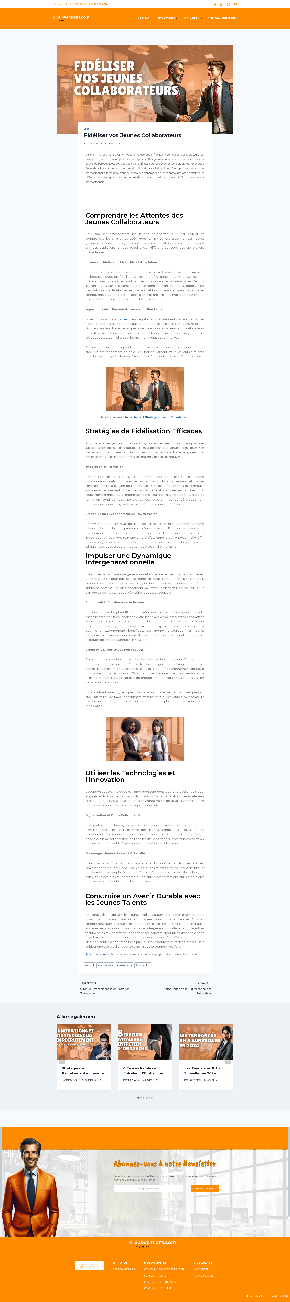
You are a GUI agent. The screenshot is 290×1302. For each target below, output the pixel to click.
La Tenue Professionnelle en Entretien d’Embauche (104, 988)
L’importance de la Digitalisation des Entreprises (187, 988)
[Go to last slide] (62, 1059)
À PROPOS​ (120, 1262)
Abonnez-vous (204, 1188)
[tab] (138, 1098)
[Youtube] (235, 4)
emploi (89, 965)
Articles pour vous (188, 954)
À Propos (143, 18)
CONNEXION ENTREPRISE (222, 18)
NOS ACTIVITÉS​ (155, 1262)
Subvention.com (95, 954)
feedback (130, 319)
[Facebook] (214, 4)
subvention (142, 965)
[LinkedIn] (221, 4)
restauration (124, 965)
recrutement (105, 965)
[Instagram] (228, 4)
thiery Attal (94, 143)
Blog (87, 129)
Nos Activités (166, 18)
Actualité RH (191, 18)
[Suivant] (228, 1059)
